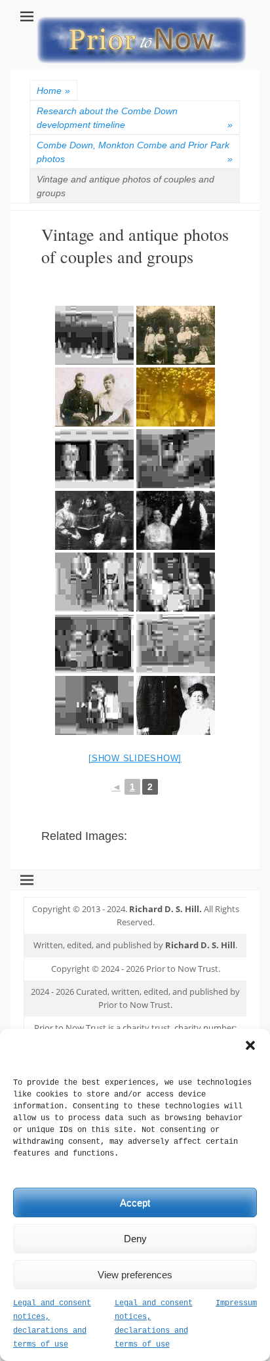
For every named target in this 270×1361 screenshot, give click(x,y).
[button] (250, 1045)
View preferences (135, 1274)
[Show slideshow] (135, 758)
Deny (135, 1238)
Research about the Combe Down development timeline (135, 118)
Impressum (236, 1303)
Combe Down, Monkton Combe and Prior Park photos (135, 152)
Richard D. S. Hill (200, 945)
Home (53, 90)
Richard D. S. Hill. (165, 909)
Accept (135, 1202)
